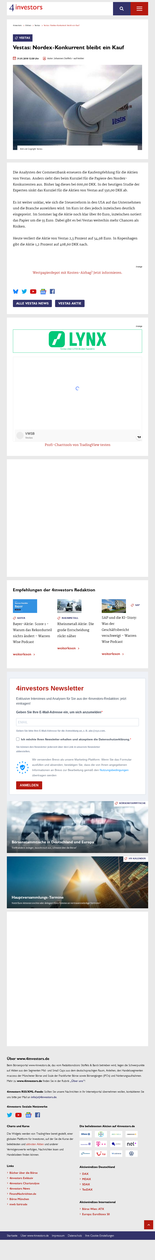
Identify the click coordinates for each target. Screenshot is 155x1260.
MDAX (86, 1179)
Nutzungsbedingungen (114, 770)
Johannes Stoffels (63, 58)
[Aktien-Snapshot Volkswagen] (132, 1153)
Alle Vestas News (32, 303)
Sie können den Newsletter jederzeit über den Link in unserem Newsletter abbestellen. (58, 749)
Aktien (28, 25)
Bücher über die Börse (23, 1173)
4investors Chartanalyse (24, 1183)
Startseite (12, 1235)
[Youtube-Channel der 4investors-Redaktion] (33, 291)
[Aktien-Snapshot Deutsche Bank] (86, 1144)
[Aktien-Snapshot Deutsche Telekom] (101, 1144)
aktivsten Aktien (35, 1144)
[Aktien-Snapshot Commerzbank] (132, 1134)
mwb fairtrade (18, 1204)
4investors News (19, 1188)
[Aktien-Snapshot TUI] (101, 1153)
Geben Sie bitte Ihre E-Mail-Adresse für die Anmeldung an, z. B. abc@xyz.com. (61, 730)
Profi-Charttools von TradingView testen (77, 445)
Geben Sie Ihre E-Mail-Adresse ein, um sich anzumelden (58, 712)
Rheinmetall (70, 618)
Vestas (37, 25)
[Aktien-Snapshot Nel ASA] (132, 1144)
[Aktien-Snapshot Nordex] (86, 1153)
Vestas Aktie (69, 303)
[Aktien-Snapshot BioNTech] (116, 1134)
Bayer (21, 618)
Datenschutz (75, 1235)
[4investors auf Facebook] (52, 291)
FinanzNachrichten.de (22, 1194)
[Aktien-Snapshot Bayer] (101, 1134)
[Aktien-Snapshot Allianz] (86, 1134)
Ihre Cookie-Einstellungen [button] (99, 1235)
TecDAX (87, 1189)
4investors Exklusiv (21, 1178)
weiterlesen (22, 653)
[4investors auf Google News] (43, 291)
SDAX (86, 1184)
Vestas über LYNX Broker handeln (77, 349)
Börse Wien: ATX (93, 1209)
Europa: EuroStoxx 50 (96, 1214)
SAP (137, 605)
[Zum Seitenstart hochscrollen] (148, 1224)
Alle (139, 8)
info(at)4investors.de (44, 1097)
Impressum (58, 1235)
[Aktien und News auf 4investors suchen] (122, 8)
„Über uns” (77, 1081)
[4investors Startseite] (26, 8)
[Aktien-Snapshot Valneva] (116, 1153)
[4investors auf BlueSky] (15, 291)
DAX (85, 1174)
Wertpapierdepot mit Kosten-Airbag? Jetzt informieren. (78, 273)
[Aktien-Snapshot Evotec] (116, 1144)
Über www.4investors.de (35, 1235)
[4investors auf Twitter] (24, 291)
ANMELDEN (29, 785)
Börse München (19, 1199)
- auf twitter (78, 58)
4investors (17, 25)
